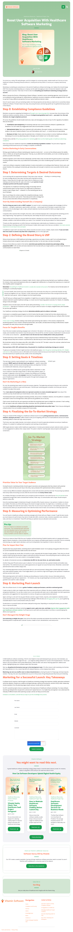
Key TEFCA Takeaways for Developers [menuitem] (47, 918)
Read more (13, 829)
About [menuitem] (26, 915)
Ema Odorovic (38, 72)
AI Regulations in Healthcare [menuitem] (47, 907)
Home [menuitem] (26, 904)
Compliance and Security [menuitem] (31, 906)
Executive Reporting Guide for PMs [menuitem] (48, 914)
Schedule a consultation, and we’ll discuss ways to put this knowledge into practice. (25, 694)
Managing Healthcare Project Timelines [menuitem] (48, 910)
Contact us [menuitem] (27, 917)
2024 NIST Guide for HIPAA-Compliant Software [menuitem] (47, 904)
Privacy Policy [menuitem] (15, 929)
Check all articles (36, 837)
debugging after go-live (53, 599)
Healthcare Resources (30, 16)
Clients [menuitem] (27, 911)
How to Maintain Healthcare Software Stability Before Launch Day (36, 805)
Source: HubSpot (36, 656)
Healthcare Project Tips (42, 16)
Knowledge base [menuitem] (29, 913)
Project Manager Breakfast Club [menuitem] (31, 920)
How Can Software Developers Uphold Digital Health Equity (36, 773)
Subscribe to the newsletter (36, 866)
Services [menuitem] (27, 908)
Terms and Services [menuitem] (5, 929)
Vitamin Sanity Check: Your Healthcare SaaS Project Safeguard (14, 807)
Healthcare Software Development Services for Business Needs (57, 805)
